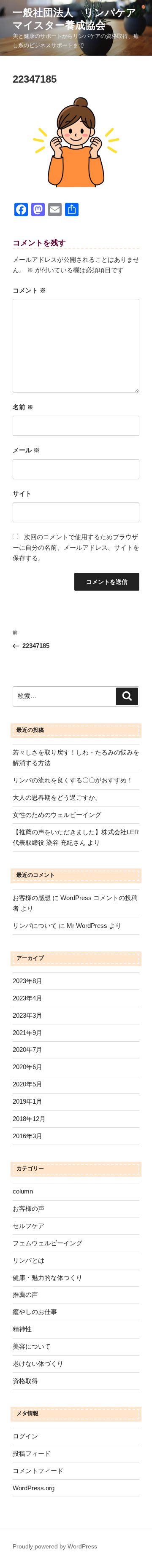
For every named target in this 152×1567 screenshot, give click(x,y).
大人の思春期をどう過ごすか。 (57, 797)
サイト (22, 493)
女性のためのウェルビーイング (57, 814)
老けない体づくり (38, 1363)
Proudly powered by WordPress (55, 1546)
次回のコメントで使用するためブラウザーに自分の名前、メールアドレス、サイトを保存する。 (76, 547)
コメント (29, 290)
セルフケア (28, 1225)
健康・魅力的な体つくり (47, 1277)
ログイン (25, 1436)
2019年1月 (27, 1101)
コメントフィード (38, 1470)
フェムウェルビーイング (47, 1243)
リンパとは (28, 1260)
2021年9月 (27, 1032)
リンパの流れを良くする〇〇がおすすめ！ (73, 780)
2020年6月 (27, 1066)
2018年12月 (29, 1118)
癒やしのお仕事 (35, 1311)
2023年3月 (27, 1015)
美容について (32, 1346)
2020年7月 (27, 1049)
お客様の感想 (32, 897)
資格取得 (25, 1380)
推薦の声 (25, 1294)
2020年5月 (27, 1084)
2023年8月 (27, 980)
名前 (23, 407)
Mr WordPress (87, 925)
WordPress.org (33, 1488)
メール (26, 450)
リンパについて (35, 925)
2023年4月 (27, 998)
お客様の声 (28, 1208)
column (23, 1191)
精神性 (22, 1329)
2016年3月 (27, 1136)
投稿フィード (32, 1453)
